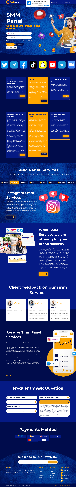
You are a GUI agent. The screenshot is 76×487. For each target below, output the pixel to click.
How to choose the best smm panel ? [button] (17, 411)
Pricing (40, 477)
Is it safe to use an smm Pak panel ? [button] (16, 397)
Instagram (52, 473)
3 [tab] (10, 375)
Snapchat (52, 477)
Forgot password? (27, 40)
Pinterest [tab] (53, 182)
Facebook (52, 469)
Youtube (52, 475)
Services (41, 471)
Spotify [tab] (72, 182)
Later (40, 5)
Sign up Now (9, 217)
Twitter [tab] (43, 182)
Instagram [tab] (15, 182)
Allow (46, 5)
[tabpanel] (24, 351)
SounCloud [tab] (62, 182)
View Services (22, 95)
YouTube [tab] (34, 182)
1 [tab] (7, 375)
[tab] (21, 397)
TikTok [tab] (24, 182)
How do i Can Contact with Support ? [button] (49, 402)
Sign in (10, 44)
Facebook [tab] (5, 182)
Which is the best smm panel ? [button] (15, 402)
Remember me (10, 40)
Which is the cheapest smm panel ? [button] (49, 397)
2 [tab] (9, 375)
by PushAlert (29, 6)
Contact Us (54, 2)
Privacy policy (67, 485)
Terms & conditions (59, 485)
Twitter (51, 471)
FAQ (62, 2)
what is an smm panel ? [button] (13, 406)
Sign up (68, 2)
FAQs (40, 473)
